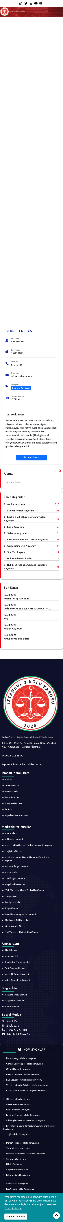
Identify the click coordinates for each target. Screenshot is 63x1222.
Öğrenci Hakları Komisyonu (18, 1099)
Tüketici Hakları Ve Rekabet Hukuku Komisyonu (27, 1085)
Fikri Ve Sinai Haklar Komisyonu (20, 1189)
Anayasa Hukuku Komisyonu (18, 1104)
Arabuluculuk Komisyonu (17, 1183)
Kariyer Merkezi (12, 872)
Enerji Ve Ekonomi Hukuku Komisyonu (23, 1115)
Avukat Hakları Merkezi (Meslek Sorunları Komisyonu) (28, 845)
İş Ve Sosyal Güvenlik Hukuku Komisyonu (24, 1080)
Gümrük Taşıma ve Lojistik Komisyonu (22, 1074)
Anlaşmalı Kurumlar (13, 803)
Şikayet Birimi (11, 896)
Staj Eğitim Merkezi (13, 851)
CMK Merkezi (11, 833)
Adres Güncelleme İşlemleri (17, 980)
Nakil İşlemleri (11, 950)
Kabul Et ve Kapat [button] (15, 1216)
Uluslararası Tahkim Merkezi (17, 920)
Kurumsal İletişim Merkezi (16, 866)
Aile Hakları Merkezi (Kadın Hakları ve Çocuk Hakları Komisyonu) (26, 859)
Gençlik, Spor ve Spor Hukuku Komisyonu (24, 1064)
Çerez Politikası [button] (13, 1208)
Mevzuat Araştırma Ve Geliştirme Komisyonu (25, 1153)
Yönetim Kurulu (12, 785)
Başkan (8, 779)
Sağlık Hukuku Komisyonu (17, 1134)
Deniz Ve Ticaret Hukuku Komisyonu (22, 1143)
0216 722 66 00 (14, 755)
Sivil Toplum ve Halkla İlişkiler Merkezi (22, 932)
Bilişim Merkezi (12, 908)
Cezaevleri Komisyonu (16, 1159)
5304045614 (18, 364)
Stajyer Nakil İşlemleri (14, 1000)
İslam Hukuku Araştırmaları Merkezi (20, 914)
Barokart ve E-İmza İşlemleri (17, 962)
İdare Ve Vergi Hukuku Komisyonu (21, 1058)
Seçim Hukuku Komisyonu (17, 1169)
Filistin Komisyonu (14, 1164)
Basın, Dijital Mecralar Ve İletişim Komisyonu (25, 1090)
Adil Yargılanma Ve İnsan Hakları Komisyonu (25, 1120)
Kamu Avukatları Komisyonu (18, 1109)
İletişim (8, 809)
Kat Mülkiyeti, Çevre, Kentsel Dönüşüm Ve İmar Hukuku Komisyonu (29, 1127)
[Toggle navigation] (58, 12)
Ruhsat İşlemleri (12, 1006)
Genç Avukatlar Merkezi (15, 926)
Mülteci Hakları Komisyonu (18, 1069)
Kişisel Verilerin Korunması (16, 815)
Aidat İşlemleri (11, 956)
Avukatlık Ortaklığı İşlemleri (17, 974)
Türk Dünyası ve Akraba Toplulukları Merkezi (24, 890)
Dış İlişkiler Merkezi (13, 902)
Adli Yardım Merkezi (14, 839)
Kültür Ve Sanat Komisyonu (18, 1175)
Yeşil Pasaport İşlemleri (15, 968)
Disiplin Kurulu (11, 791)
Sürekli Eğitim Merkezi (15, 878)
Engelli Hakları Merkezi (15, 884)
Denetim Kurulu (12, 797)
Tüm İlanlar (33, 457)
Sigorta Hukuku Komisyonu (18, 1148)
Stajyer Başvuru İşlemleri (16, 994)
